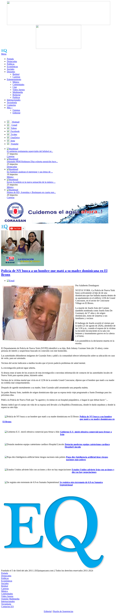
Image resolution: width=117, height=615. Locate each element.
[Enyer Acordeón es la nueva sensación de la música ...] (12, 179)
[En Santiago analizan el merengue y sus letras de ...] (12, 169)
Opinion (16, 110)
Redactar (17, 95)
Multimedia (18, 92)
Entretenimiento (14, 79)
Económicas (12, 66)
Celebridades (18, 84)
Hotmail (15, 122)
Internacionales (13, 100)
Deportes (11, 71)
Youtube (14, 144)
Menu (3, 54)
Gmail (14, 125)
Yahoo (13, 128)
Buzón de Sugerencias (63, 611)
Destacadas (12, 61)
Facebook (15, 131)
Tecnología (12, 102)
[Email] (10, 280)
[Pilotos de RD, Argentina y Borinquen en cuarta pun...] (12, 190)
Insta (12, 140)
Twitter (13, 134)
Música (16, 82)
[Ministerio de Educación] (22, 265)
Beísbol (16, 74)
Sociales (10, 69)
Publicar (16, 97)
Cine (15, 87)
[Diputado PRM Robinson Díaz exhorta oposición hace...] (12, 159)
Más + (10, 107)
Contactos (11, 105)
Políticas (10, 64)
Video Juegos (19, 89)
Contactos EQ (7, 606)
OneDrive (15, 137)
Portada (10, 59)
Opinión (5, 599)
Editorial (16, 113)
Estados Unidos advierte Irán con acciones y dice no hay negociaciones (93, 470)
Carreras (16, 77)
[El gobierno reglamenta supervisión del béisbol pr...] (12, 148)
